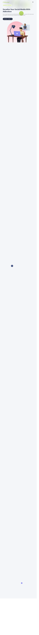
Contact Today (7, 18)
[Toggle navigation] (33, 2)
